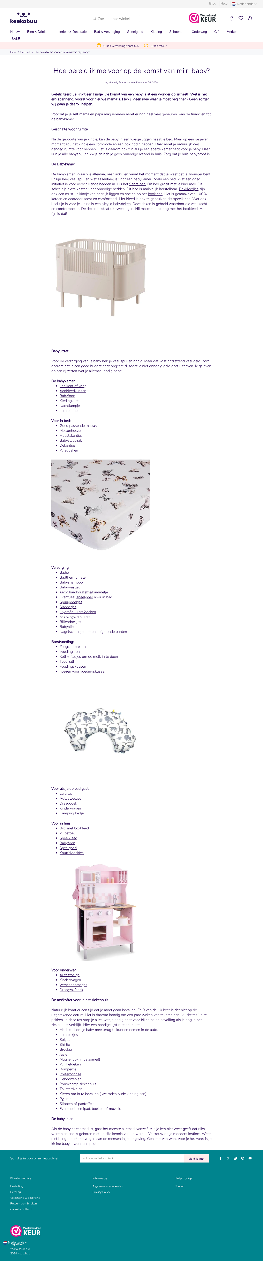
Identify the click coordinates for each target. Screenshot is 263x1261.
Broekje (66, 1049)
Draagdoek (68, 803)
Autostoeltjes (70, 798)
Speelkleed (68, 838)
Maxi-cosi (67, 1029)
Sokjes (65, 1039)
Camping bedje (72, 813)
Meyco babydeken (116, 203)
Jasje (63, 1054)
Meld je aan (196, 1158)
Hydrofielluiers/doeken (78, 611)
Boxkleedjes (188, 188)
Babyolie (67, 626)
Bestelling (16, 1186)
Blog (212, 3)
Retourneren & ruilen (23, 1203)
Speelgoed (68, 847)
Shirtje (65, 1044)
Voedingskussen (73, 666)
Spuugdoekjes (71, 602)
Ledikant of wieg (73, 385)
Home (13, 52)
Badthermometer (73, 577)
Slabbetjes (68, 606)
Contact (180, 1186)
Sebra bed (137, 184)
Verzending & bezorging (25, 1198)
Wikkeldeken (70, 1064)
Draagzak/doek (71, 989)
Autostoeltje (70, 975)
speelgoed (84, 597)
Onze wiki (25, 52)
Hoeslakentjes (71, 435)
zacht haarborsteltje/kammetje (84, 592)
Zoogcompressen (73, 646)
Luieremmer (69, 410)
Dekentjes (68, 445)
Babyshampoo (71, 582)
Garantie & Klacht (21, 1209)
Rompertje (68, 1069)
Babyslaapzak (71, 440)
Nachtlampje (70, 405)
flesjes (75, 656)
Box (63, 828)
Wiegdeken (69, 450)
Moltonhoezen (71, 430)
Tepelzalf (67, 661)
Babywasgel (70, 587)
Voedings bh (70, 651)
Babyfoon (67, 395)
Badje (64, 572)
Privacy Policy (101, 1192)
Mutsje (65, 1059)
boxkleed (155, 193)
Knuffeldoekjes (72, 852)
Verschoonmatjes (73, 984)
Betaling (15, 1192)
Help (223, 3)
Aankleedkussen (73, 390)
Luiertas (66, 793)
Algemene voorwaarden (107, 1186)
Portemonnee (70, 1074)
